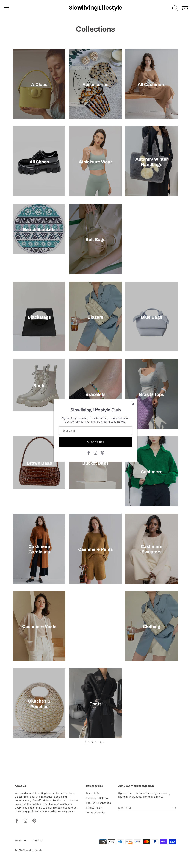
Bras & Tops (151, 394)
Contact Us (92, 793)
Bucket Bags (95, 463)
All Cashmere (152, 84)
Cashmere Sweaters (151, 549)
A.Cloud (39, 84)
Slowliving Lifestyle (95, 8)
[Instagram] (95, 452)
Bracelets (95, 394)
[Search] (175, 8)
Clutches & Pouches (39, 704)
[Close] (133, 404)
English (18, 840)
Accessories (95, 84)
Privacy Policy (94, 807)
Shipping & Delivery (97, 797)
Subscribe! (95, 442)
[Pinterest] (102, 452)
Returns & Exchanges (98, 802)
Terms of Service (96, 812)
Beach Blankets (39, 229)
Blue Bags (151, 317)
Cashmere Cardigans (39, 549)
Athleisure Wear (95, 162)
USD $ (35, 840)
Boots (39, 385)
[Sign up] (174, 808)
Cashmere (151, 471)
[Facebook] (88, 452)
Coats (95, 703)
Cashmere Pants (95, 549)
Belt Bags (95, 239)
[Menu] (6, 8)
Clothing (151, 626)
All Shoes (39, 162)
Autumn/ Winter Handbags (151, 162)
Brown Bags (39, 463)
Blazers (95, 317)
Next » (103, 742)
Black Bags (39, 317)
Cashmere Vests (39, 626)
